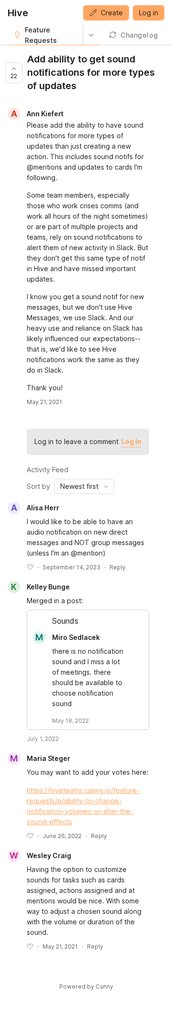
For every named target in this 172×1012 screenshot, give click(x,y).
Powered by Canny (86, 986)
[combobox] (84, 486)
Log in (148, 13)
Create (112, 13)
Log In (131, 441)
